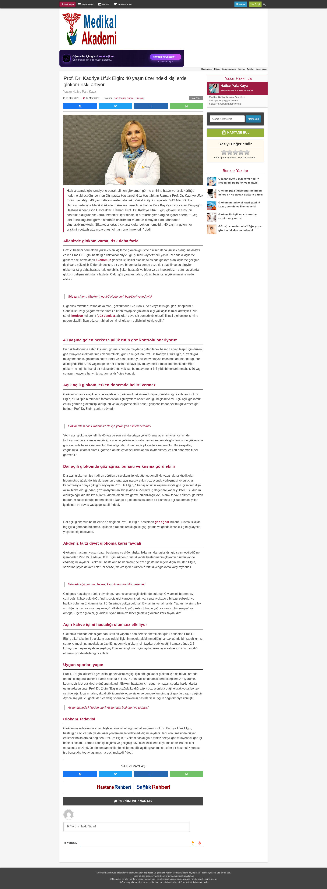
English (250, 69)
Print (197, 98)
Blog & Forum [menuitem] (88, 4)
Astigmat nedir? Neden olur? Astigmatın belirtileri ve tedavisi (108, 707)
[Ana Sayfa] (89, 29)
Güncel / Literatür (135, 98)
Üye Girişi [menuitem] (255, 4)
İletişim (241, 69)
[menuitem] (265, 4)
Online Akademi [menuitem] (125, 4)
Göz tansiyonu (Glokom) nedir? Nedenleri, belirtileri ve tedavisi (110, 296)
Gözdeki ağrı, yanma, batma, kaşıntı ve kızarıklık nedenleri (107, 584)
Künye (217, 69)
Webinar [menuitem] (105, 4)
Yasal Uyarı (261, 69)
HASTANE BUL (238, 132)
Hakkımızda (206, 69)
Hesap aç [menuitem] (240, 4)
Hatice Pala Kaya (234, 86)
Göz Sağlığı (120, 98)
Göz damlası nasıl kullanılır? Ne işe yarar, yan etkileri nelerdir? (109, 426)
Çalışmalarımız (229, 69)
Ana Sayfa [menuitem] (69, 4)
